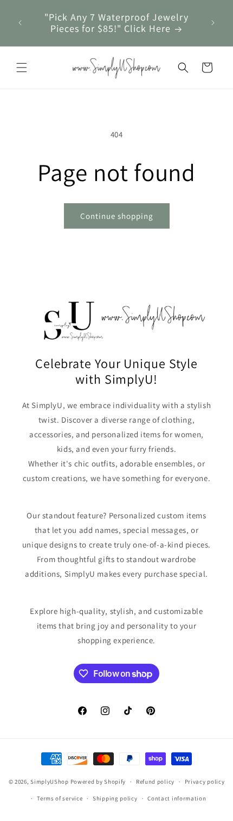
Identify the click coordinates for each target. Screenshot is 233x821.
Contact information (176, 798)
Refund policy (155, 781)
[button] (22, 67)
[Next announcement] (213, 23)
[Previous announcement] (20, 23)
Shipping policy (115, 798)
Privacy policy (205, 781)
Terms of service (59, 798)
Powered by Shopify (98, 781)
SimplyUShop (49, 781)
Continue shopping (116, 216)
